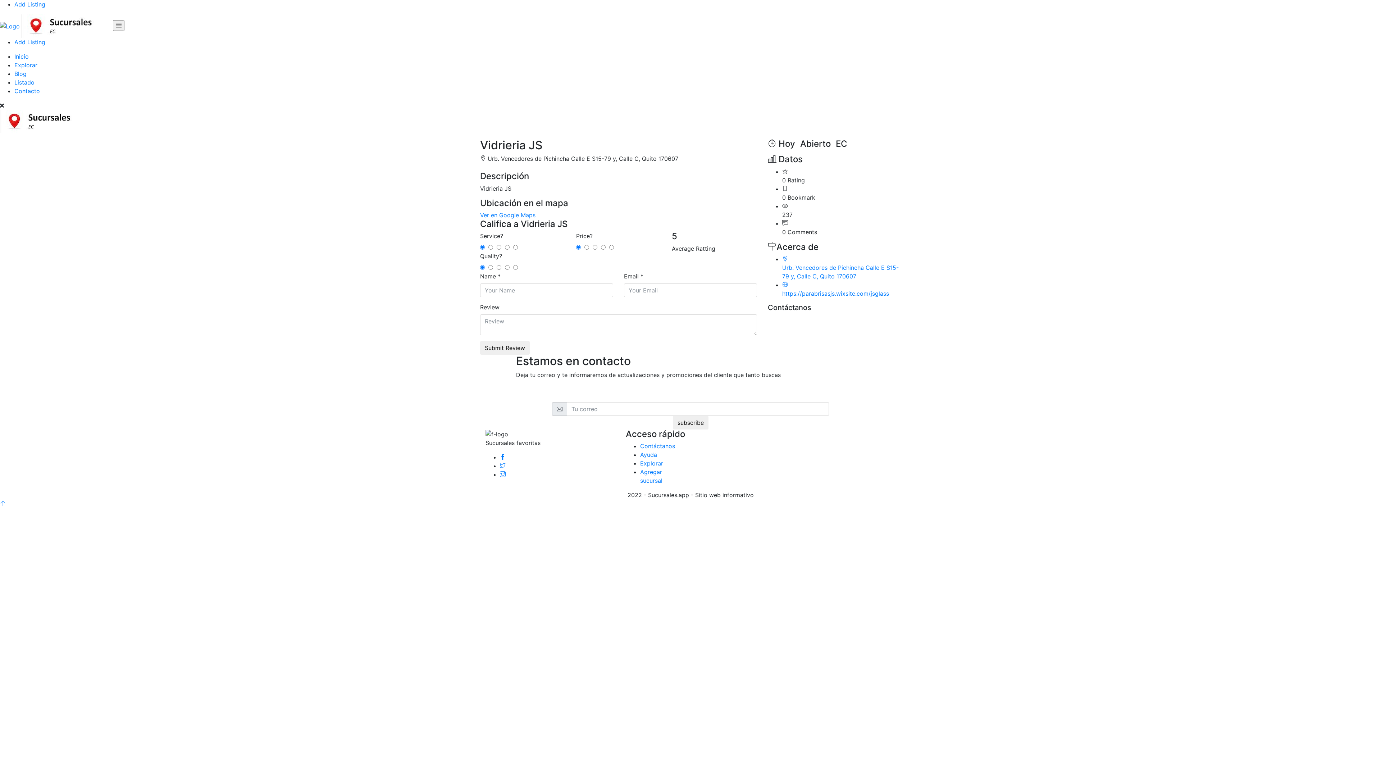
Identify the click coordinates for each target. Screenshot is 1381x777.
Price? (584, 236)
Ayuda (648, 454)
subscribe (691, 422)
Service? (491, 236)
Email (631, 276)
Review (490, 307)
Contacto (27, 91)
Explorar (25, 65)
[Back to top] (3, 503)
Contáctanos (657, 446)
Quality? (491, 256)
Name (488, 276)
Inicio (21, 56)
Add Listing (29, 4)
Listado (24, 82)
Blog (20, 73)
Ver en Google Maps (507, 215)
